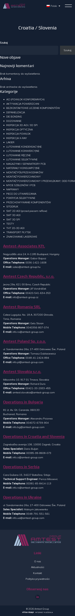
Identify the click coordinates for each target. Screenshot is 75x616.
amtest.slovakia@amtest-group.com (34, 392)
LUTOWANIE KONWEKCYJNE (22, 150)
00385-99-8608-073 (38, 453)
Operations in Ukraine (22, 497)
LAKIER (10, 142)
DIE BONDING (14, 116)
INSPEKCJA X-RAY (16, 138)
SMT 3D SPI (13, 219)
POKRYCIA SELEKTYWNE (20, 198)
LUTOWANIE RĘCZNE (18, 155)
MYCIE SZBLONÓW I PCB (20, 185)
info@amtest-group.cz (25, 297)
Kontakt (37, 573)
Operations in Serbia (21, 467)
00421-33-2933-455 (38, 388)
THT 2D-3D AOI (15, 228)
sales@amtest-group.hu (26, 267)
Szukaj (4, 42)
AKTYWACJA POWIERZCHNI (22, 103)
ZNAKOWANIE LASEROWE (21, 236)
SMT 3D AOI (13, 215)
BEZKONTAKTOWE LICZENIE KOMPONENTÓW (33, 108)
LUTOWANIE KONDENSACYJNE (24, 146)
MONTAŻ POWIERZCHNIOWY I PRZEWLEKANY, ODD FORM (40, 181)
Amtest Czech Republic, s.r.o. (28, 276)
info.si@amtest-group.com (28, 457)
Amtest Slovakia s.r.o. (22, 371)
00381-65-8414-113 (38, 483)
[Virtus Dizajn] (37, 612)
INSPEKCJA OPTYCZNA (19, 129)
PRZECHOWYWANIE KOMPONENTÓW (28, 202)
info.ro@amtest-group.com (28, 331)
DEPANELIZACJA (15, 112)
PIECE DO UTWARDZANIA (21, 193)
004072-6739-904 (37, 422)
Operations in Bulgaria (23, 402)
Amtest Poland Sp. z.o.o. (24, 341)
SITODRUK (12, 206)
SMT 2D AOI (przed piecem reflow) (26, 211)
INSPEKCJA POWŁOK (18, 133)
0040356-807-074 (37, 327)
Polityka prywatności (38, 578)
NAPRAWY (12, 189)
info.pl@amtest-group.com (28, 362)
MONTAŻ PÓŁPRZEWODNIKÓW (24, 172)
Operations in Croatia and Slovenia (34, 436)
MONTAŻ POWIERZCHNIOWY (23, 176)
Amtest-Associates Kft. (24, 246)
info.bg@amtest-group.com (28, 427)
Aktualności (37, 567)
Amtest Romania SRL (22, 307)
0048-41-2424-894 (37, 357)
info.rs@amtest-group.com (28, 487)
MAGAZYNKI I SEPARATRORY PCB (26, 163)
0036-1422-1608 (35, 262)
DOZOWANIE (13, 121)
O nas (37, 561)
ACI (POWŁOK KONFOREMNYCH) (25, 99)
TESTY (10, 223)
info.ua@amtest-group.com (28, 518)
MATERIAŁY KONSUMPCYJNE (23, 168)
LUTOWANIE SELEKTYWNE (22, 159)
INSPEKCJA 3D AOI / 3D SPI (22, 125)
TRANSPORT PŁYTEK (18, 232)
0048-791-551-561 (38, 513)
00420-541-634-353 (38, 293)
